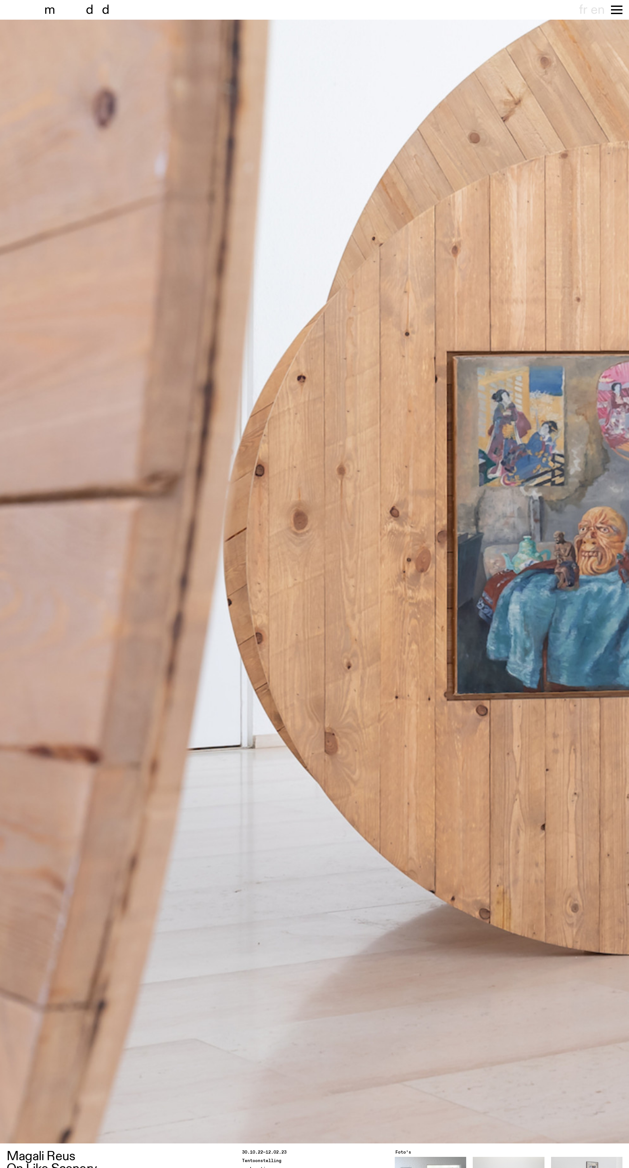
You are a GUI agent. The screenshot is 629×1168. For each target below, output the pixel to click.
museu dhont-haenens (81, 9)
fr (583, 9)
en (597, 9)
